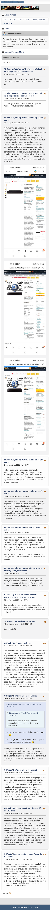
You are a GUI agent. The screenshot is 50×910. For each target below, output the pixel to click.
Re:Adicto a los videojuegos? (25, 696)
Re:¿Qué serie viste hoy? (25, 621)
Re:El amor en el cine (22, 643)
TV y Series (8, 621)
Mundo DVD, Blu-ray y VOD (15, 117)
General (7, 595)
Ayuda (14, 907)
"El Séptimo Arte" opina (14, 69)
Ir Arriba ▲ (34, 907)
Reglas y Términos (23, 907)
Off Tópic (8, 643)
